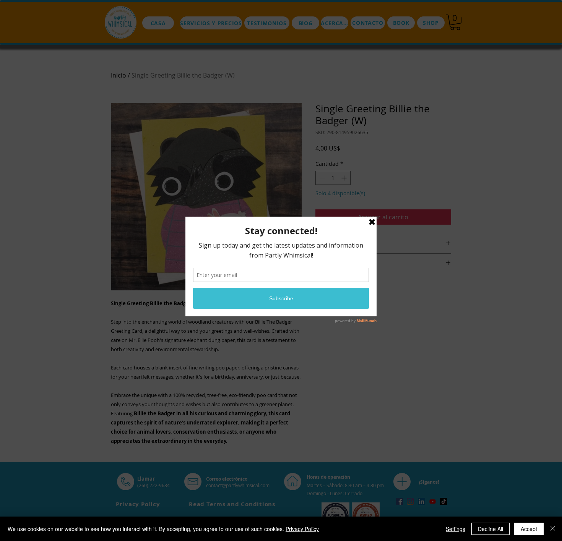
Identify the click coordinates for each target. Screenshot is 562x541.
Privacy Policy (302, 529)
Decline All (490, 529)
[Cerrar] (552, 529)
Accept (529, 529)
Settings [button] (455, 529)
